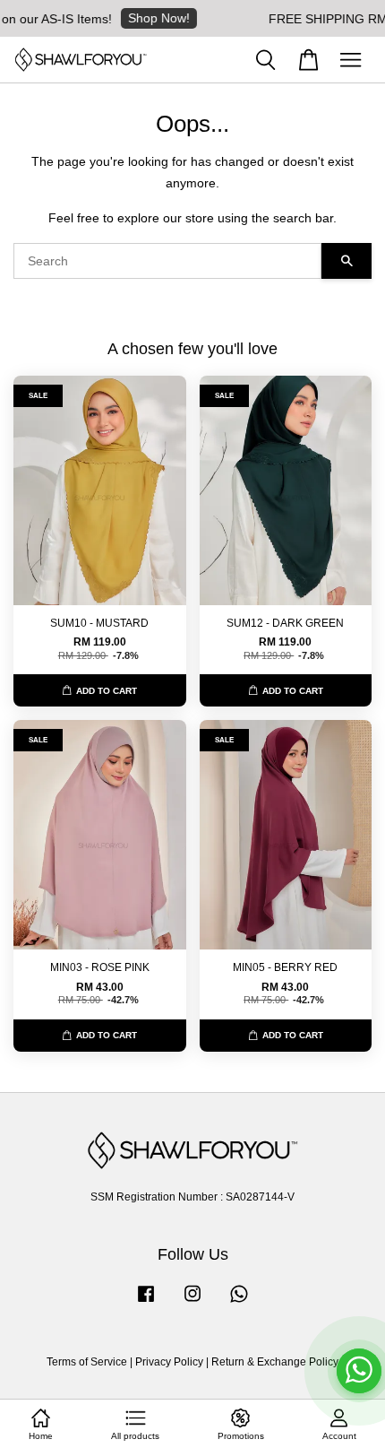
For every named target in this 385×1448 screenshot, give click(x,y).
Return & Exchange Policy (274, 1362)
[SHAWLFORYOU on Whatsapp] (239, 1302)
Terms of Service (87, 1362)
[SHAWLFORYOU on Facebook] (145, 1302)
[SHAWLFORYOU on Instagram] (192, 1302)
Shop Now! (148, 18)
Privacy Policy (169, 1362)
